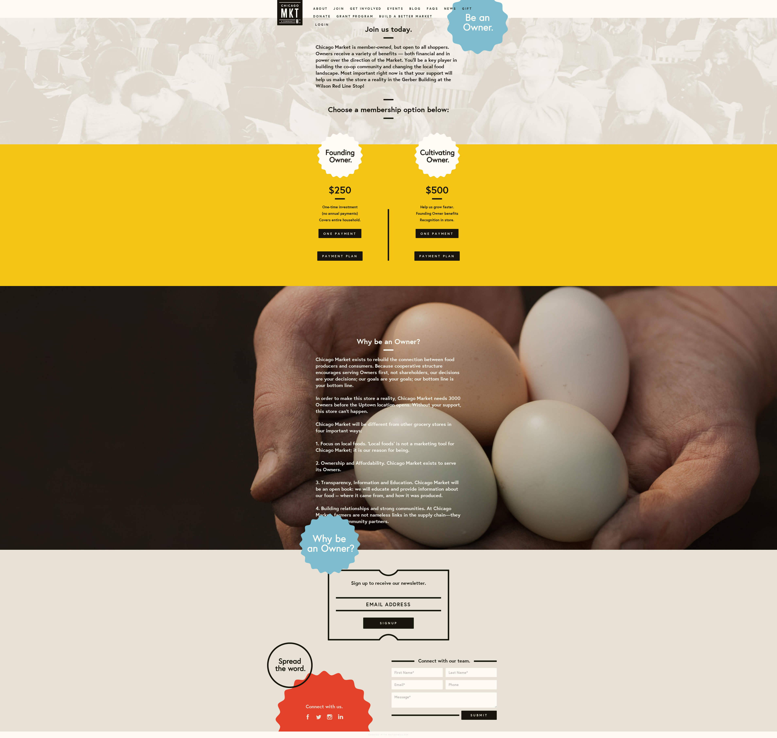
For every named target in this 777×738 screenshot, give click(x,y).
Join (338, 8)
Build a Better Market (403, 16)
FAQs (432, 8)
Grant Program (353, 16)
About (319, 8)
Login (322, 24)
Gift (466, 8)
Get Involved (364, 8)
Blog (414, 8)
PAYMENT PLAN (340, 256)
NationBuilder (398, 734)
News (449, 8)
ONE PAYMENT (340, 233)
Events (394, 8)
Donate (321, 16)
